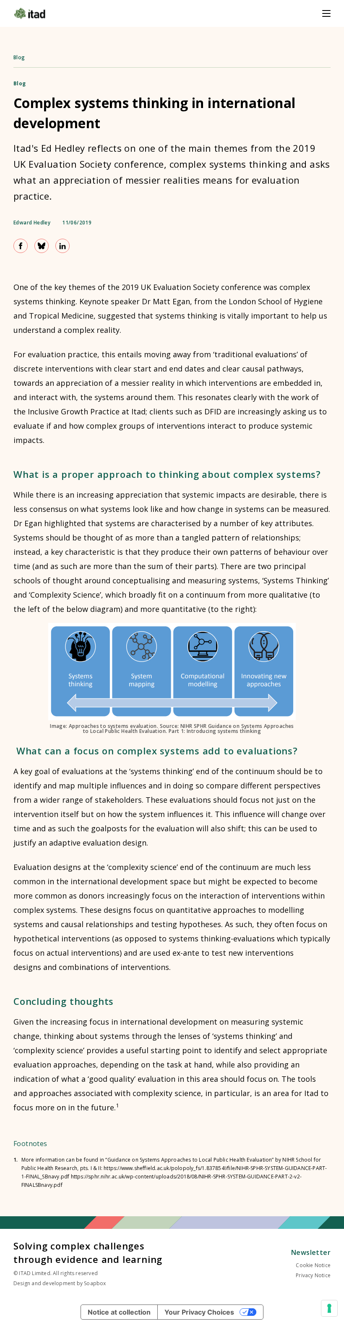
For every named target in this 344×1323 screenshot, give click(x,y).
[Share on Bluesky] (41, 246)
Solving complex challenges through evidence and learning (87, 1252)
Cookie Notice (313, 1265)
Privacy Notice (313, 1275)
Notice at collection (119, 1312)
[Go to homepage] (29, 13)
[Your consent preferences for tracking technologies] (329, 1308)
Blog (19, 57)
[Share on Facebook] (20, 246)
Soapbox (95, 1283)
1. (15, 1160)
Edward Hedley (31, 222)
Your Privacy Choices (199, 1312)
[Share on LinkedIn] (62, 246)
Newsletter (311, 1252)
